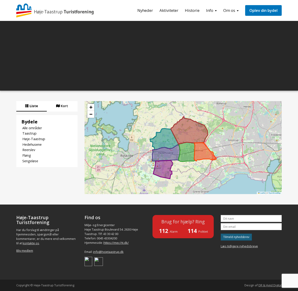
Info (209, 10)
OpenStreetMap (274, 193)
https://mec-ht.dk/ (116, 243)
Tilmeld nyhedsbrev (236, 237)
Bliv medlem (24, 250)
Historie (192, 10)
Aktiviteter (168, 10)
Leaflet (262, 193)
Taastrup (29, 133)
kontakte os (31, 243)
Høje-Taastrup (33, 139)
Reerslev (28, 150)
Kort (64, 106)
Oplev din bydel (263, 10)
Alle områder (32, 128)
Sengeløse (30, 161)
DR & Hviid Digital (270, 285)
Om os (229, 10)
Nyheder (145, 10)
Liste (33, 106)
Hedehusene (32, 144)
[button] (90, 107)
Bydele (29, 121)
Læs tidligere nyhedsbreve (239, 246)
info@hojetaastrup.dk (108, 252)
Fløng (26, 155)
